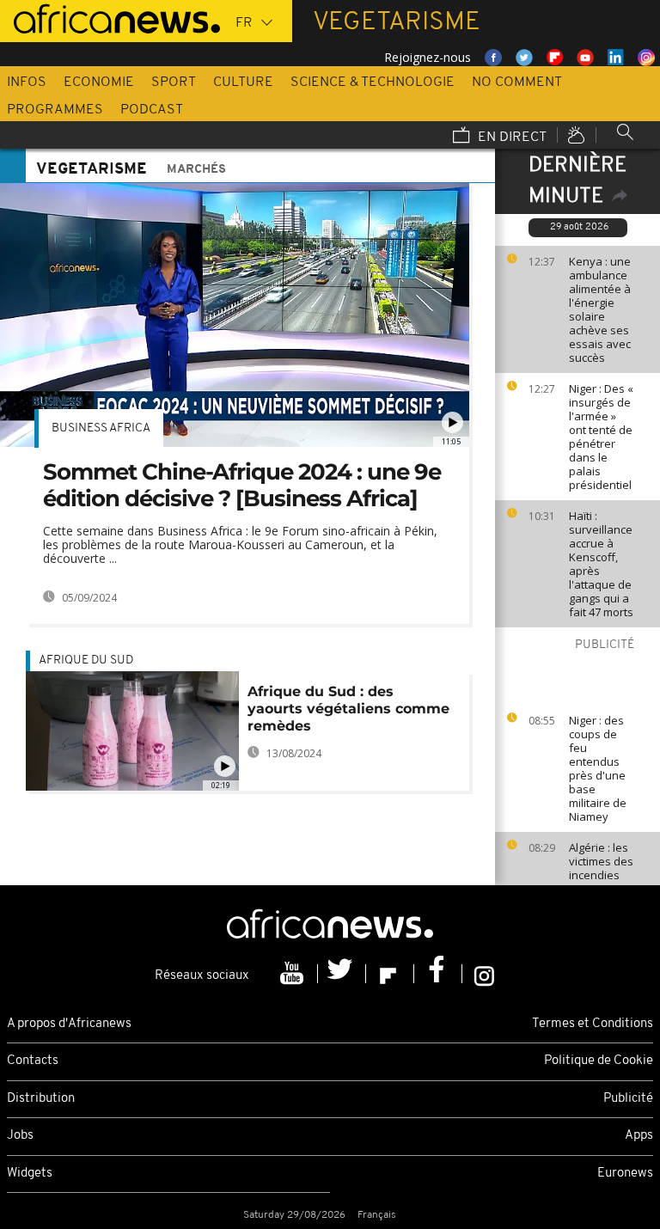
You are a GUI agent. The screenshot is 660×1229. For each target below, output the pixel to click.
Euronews (625, 1173)
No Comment (517, 82)
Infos (26, 82)
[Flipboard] (390, 973)
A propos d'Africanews (69, 1024)
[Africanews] (110, 17)
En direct (510, 137)
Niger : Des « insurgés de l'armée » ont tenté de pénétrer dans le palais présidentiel (601, 437)
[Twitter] (342, 973)
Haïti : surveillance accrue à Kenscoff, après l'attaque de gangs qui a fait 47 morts (601, 564)
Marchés (196, 169)
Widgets (29, 1173)
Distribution (41, 1098)
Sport (173, 82)
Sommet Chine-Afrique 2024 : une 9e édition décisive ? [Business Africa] (242, 485)
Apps (639, 1135)
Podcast (151, 110)
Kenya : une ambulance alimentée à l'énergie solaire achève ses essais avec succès (600, 309)
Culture (243, 82)
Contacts (32, 1061)
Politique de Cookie (598, 1061)
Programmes (55, 110)
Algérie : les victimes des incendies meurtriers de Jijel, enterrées (601, 882)
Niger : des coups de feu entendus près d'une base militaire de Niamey (597, 768)
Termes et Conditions (592, 1024)
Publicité (628, 1098)
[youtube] (294, 973)
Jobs (20, 1135)
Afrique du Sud (86, 660)
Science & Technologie (372, 82)
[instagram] (484, 973)
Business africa (101, 428)
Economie (99, 82)
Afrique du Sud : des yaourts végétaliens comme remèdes (348, 708)
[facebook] (438, 973)
